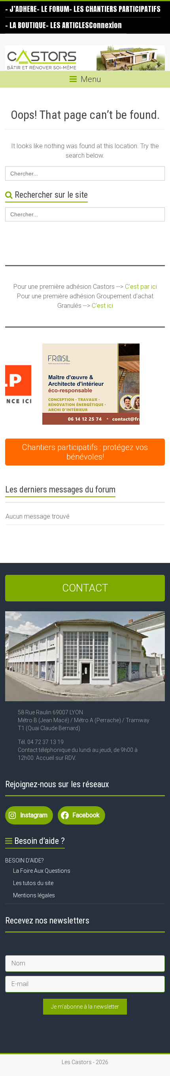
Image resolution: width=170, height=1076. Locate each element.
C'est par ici (141, 286)
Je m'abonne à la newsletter (85, 1007)
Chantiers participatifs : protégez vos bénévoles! (85, 452)
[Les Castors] (85, 58)
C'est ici (102, 305)
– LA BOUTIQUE (25, 25)
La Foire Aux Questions (41, 871)
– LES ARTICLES (67, 25)
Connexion (105, 25)
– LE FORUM (53, 9)
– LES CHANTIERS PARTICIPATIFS (115, 9)
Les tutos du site (33, 883)
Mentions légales (34, 895)
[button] (72, 384)
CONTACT (85, 588)
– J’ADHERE (21, 9)
